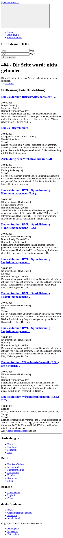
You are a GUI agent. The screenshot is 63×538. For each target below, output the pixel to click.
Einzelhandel (13, 492)
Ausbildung (13, 34)
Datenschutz (13, 534)
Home (10, 32)
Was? (32, 50)
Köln (9, 452)
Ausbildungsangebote (16, 430)
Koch (10, 480)
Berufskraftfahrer (15, 464)
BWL (10, 510)
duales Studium (14, 37)
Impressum (12, 531)
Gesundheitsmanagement (19, 512)
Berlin (10, 444)
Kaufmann (12, 478)
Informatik (12, 515)
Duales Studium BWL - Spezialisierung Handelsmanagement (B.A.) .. (25, 191)
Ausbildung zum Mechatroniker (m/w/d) (26, 158)
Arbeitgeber (13, 528)
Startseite (9, 83)
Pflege (10, 498)
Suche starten (8, 57)
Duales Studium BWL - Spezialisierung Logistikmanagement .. (25, 260)
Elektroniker (13, 472)
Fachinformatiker (15, 469)
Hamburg (12, 447)
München (12, 449)
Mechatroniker (14, 467)
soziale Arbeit (13, 518)
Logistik (11, 495)
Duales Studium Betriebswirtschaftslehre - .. (28, 96)
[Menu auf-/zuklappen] (25, 16)
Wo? (32, 54)
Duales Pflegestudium (14, 127)
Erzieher (11, 475)
